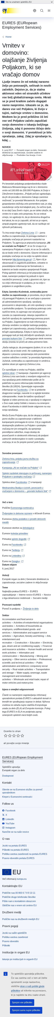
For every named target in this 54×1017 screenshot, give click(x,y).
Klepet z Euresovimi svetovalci (17, 797)
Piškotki (6, 945)
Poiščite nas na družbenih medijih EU (20, 919)
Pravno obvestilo (10, 941)
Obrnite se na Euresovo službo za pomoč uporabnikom (22, 791)
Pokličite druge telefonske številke (19, 897)
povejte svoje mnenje (18, 743)
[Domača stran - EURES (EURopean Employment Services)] (16, 11)
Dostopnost (7, 776)
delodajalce (28, 528)
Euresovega (17, 508)
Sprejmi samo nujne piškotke (26, 1010)
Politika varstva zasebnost (15, 937)
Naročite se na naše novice (15, 832)
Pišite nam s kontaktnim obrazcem (19, 901)
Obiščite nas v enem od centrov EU (19, 905)
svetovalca (28, 508)
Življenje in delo (31, 608)
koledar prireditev (19, 533)
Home (8, 37)
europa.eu (22, 879)
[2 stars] (8, 735)
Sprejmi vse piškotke (22, 1002)
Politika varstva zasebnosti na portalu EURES (24, 854)
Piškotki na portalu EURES (15, 850)
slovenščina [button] (34, 10)
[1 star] (6, 735)
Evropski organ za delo (13, 579)
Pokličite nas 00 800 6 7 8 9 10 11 (18, 893)
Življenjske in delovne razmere (17, 513)
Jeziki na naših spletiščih (14, 933)
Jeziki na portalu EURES (14, 845)
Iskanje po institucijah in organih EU (20, 959)
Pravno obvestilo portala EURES (18, 858)
